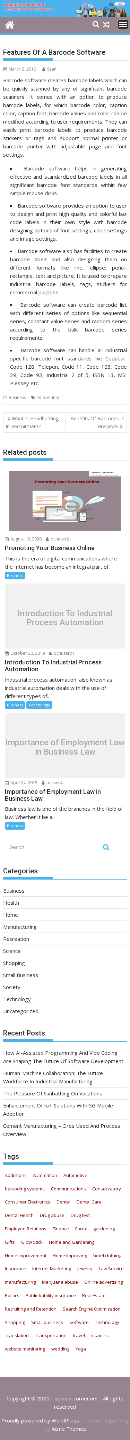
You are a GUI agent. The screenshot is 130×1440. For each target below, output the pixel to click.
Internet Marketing (51, 1268)
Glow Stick (32, 1242)
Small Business (20, 974)
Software (79, 1322)
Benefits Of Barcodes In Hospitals (97, 422)
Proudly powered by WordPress (40, 1420)
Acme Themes (69, 1428)
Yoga (81, 1349)
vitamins (100, 1335)
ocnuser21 (60, 539)
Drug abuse (52, 1215)
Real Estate (94, 1295)
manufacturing (20, 1282)
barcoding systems (25, 1189)
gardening (104, 1229)
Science (12, 950)
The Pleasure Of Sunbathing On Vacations (52, 1093)
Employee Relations (25, 1229)
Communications (68, 1189)
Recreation (16, 938)
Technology (39, 704)
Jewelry (85, 1268)
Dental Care (89, 1202)
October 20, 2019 (27, 653)
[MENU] (123, 24)
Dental (63, 1202)
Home (10, 914)
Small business (47, 1322)
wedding (60, 1349)
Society (11, 987)
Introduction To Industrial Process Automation (65, 618)
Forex (81, 1229)
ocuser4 (53, 783)
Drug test (80, 1215)
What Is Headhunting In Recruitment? (32, 422)
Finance (61, 1229)
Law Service (111, 1268)
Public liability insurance (51, 1295)
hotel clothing (107, 1255)
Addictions (16, 1175)
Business (17, 397)
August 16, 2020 (25, 539)
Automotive (75, 1175)
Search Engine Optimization (92, 1309)
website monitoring (25, 1349)
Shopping (14, 962)
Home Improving (70, 1255)
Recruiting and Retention (31, 1309)
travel (79, 1335)
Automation (49, 397)
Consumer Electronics (27, 1202)
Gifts (10, 1242)
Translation (17, 1335)
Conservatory (106, 1189)
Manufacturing (20, 926)
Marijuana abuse (60, 1282)
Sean (52, 69)
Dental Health (19, 1215)
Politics (12, 1295)
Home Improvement (25, 1255)
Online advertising (103, 1282)
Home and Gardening (71, 1242)
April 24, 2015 (23, 783)
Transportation (51, 1335)
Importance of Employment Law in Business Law (65, 747)
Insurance (15, 1268)
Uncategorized (20, 1011)
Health (11, 902)
